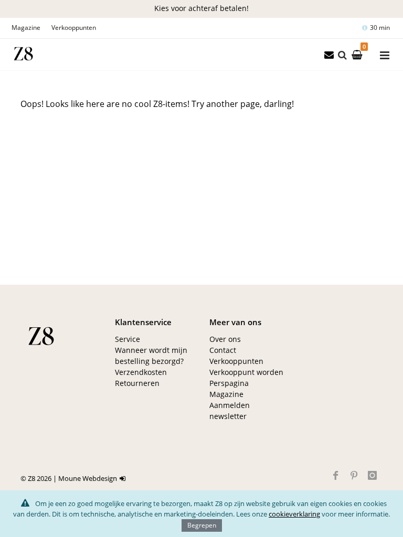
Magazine (26, 27)
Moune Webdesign (87, 478)
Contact (222, 350)
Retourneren (137, 383)
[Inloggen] (124, 478)
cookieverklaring (294, 514)
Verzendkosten (141, 372)
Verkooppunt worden (246, 372)
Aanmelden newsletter (229, 410)
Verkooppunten (73, 27)
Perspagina (229, 383)
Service (127, 339)
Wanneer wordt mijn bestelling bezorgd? (151, 355)
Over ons (225, 339)
